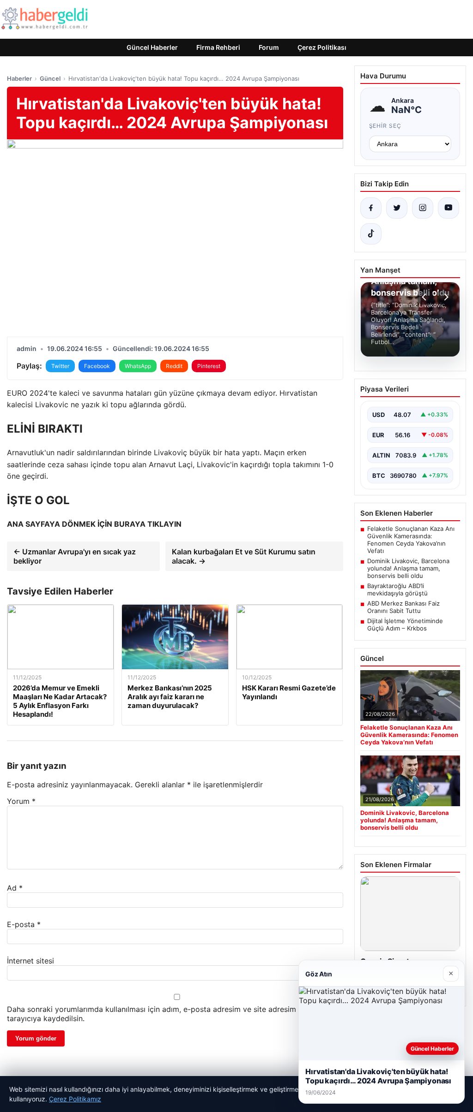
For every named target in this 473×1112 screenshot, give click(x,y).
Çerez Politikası (321, 47)
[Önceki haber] (425, 297)
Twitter (60, 366)
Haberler (19, 78)
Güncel (50, 78)
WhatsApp (138, 366)
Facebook (97, 366)
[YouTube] (448, 208)
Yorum (21, 801)
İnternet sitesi (30, 960)
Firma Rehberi (218, 47)
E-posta (24, 924)
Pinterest (208, 366)
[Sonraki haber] (445, 297)
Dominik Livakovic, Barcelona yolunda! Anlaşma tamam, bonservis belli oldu (408, 568)
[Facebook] (371, 208)
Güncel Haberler (152, 47)
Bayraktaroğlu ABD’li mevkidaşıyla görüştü (397, 589)
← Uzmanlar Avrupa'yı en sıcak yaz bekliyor (74, 556)
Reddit (174, 366)
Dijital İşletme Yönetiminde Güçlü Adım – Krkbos (405, 624)
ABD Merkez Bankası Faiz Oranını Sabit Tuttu (403, 607)
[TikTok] (371, 233)
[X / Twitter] (396, 208)
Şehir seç (385, 125)
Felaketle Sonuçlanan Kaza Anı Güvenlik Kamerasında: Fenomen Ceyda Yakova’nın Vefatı (411, 539)
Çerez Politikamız (75, 1099)
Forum (269, 47)
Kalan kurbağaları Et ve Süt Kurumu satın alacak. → (243, 556)
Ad (15, 887)
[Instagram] (422, 208)
